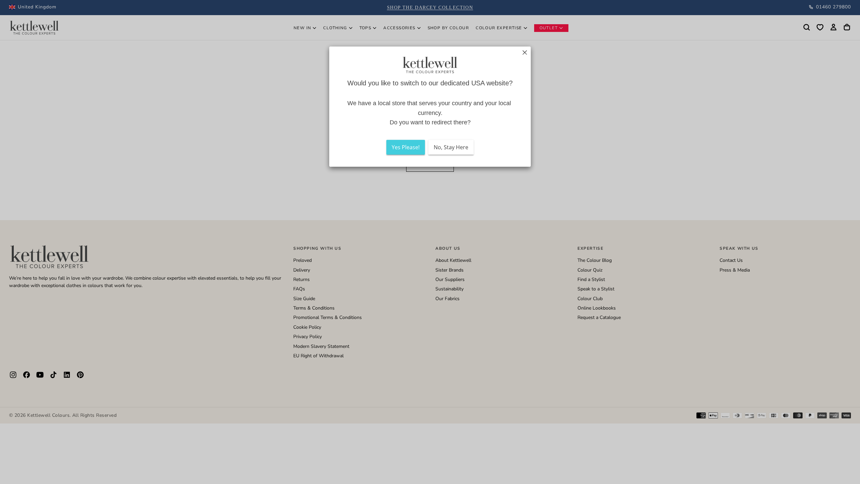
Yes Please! (406, 147)
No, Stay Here (451, 147)
